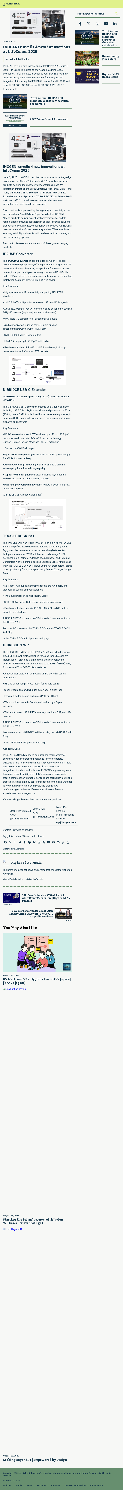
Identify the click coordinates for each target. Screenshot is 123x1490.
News (12, 849)
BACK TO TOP (13, 1481)
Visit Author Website (34, 879)
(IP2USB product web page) (40, 280)
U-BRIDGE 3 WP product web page (28, 742)
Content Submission (75, 1485)
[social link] (80, 24)
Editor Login (96, 1485)
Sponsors (20, 849)
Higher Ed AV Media (19, 59)
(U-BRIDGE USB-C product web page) (23, 494)
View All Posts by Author (13, 879)
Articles (7, 1485)
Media (19, 1485)
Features (41, 1485)
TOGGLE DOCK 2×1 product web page (30, 638)
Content (6, 849)
